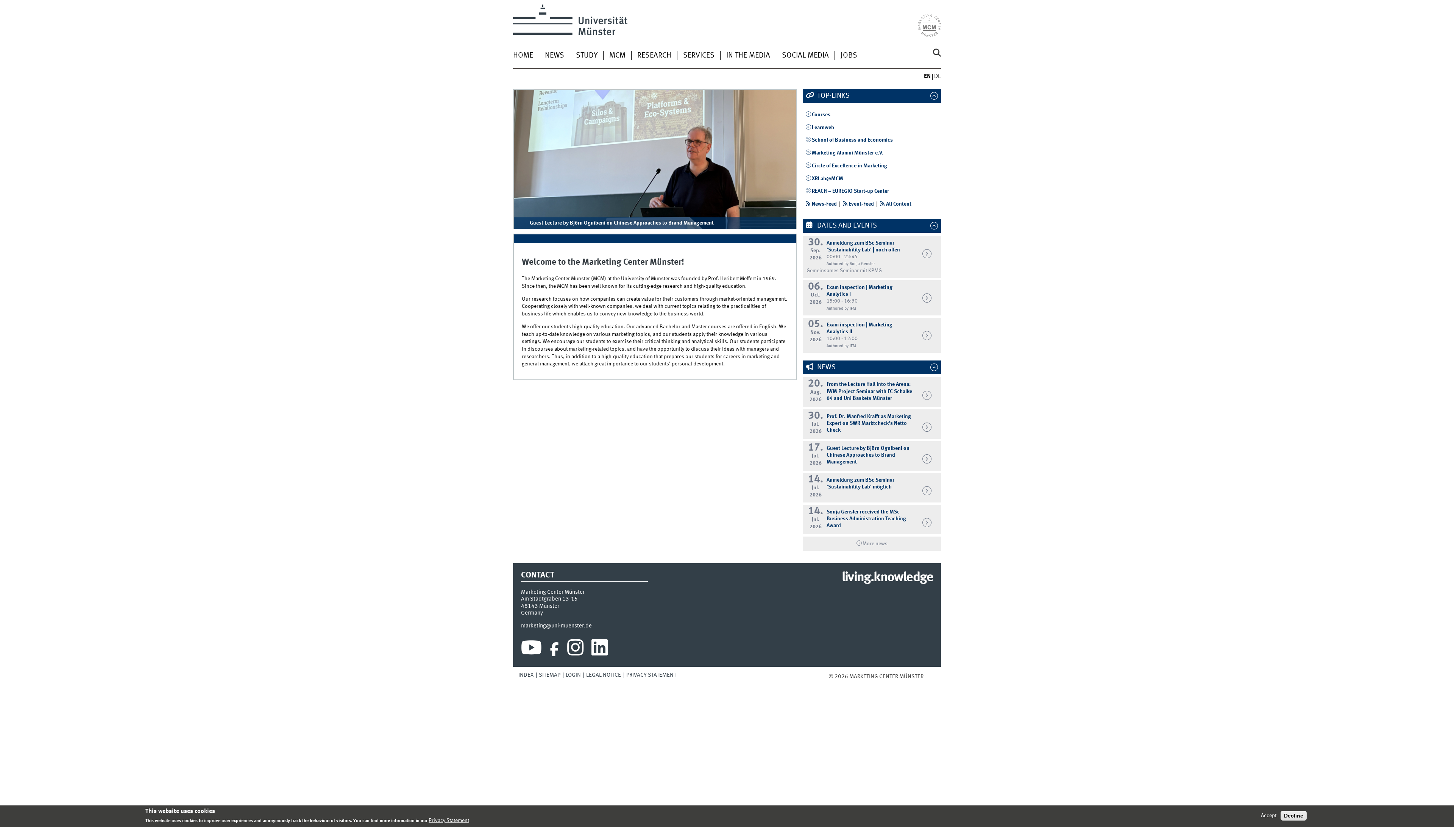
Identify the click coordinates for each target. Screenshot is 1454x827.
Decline (1293, 816)
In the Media (748, 55)
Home (523, 55)
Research (654, 55)
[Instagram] (575, 649)
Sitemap (549, 675)
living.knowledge (887, 578)
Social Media (805, 55)
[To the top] (929, 677)
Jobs (849, 55)
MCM (617, 55)
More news (875, 543)
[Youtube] (531, 649)
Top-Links (833, 95)
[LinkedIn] (599, 649)
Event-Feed (861, 204)
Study (587, 55)
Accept (1268, 815)
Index (526, 675)
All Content (898, 204)
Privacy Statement (651, 675)
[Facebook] (554, 649)
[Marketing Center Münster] (929, 21)
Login (573, 675)
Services (699, 55)
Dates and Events (846, 225)
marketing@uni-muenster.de (556, 626)
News (554, 55)
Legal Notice (603, 675)
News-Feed (824, 204)
